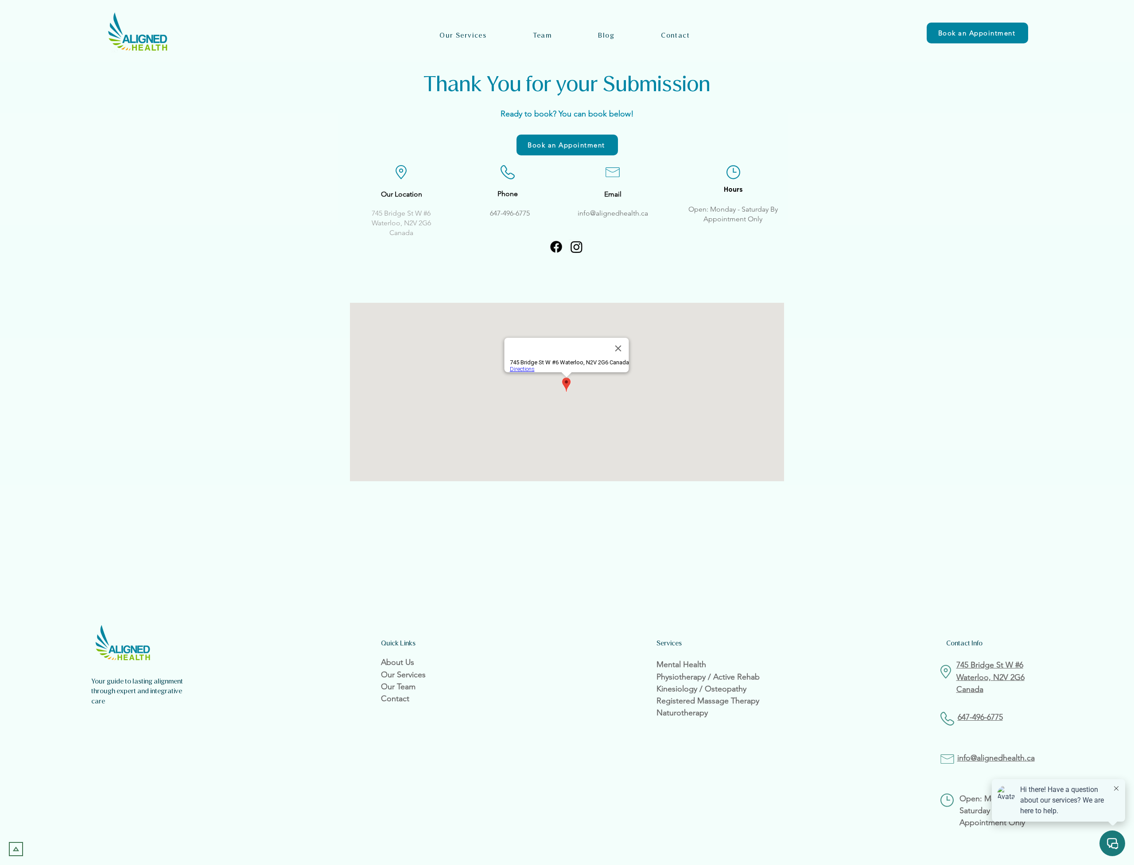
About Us (397, 662)
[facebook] (556, 247)
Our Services (403, 675)
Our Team (398, 686)
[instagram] (576, 247)
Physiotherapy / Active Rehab (708, 677)
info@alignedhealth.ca (613, 213)
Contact (395, 698)
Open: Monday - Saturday (729, 209)
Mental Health (681, 664)
